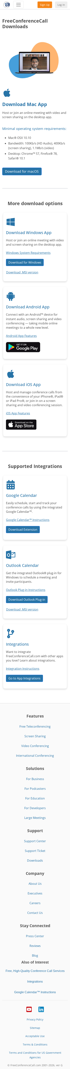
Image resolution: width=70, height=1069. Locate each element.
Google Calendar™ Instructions (27, 520)
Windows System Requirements (28, 253)
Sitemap (35, 1028)
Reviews (35, 946)
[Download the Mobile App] (23, 347)
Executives (35, 893)
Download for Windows (24, 262)
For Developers (35, 808)
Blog (35, 955)
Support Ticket (35, 851)
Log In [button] (61, 5)
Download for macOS (22, 171)
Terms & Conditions (35, 1044)
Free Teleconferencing (35, 726)
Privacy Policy (35, 1019)
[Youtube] (29, 1009)
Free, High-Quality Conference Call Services (35, 970)
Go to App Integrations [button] (24, 678)
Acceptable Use (35, 1036)
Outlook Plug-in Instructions (25, 590)
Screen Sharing (35, 736)
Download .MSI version (22, 272)
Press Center (35, 936)
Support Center (35, 841)
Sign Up (45, 5)
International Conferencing (35, 756)
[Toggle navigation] (18, 4)
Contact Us (35, 913)
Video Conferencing (35, 746)
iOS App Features (18, 413)
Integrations (35, 981)
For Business (35, 779)
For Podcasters (35, 789)
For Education (35, 798)
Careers (35, 903)
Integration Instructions (22, 669)
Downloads (35, 860)
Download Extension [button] (22, 530)
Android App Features (21, 336)
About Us (35, 884)
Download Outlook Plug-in (26, 599)
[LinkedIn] (41, 1009)
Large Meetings (35, 818)
